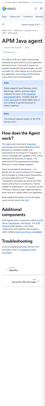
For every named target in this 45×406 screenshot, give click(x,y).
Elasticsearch (14, 223)
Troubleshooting (17, 241)
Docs (4, 16)
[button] (12, 47)
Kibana (28, 223)
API (12, 71)
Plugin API (25, 74)
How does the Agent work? (21, 135)
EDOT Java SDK (11, 100)
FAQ (27, 200)
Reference (39, 16)
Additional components (13, 211)
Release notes (15, 16)
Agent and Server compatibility (28, 232)
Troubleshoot (28, 16)
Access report (37, 2)
